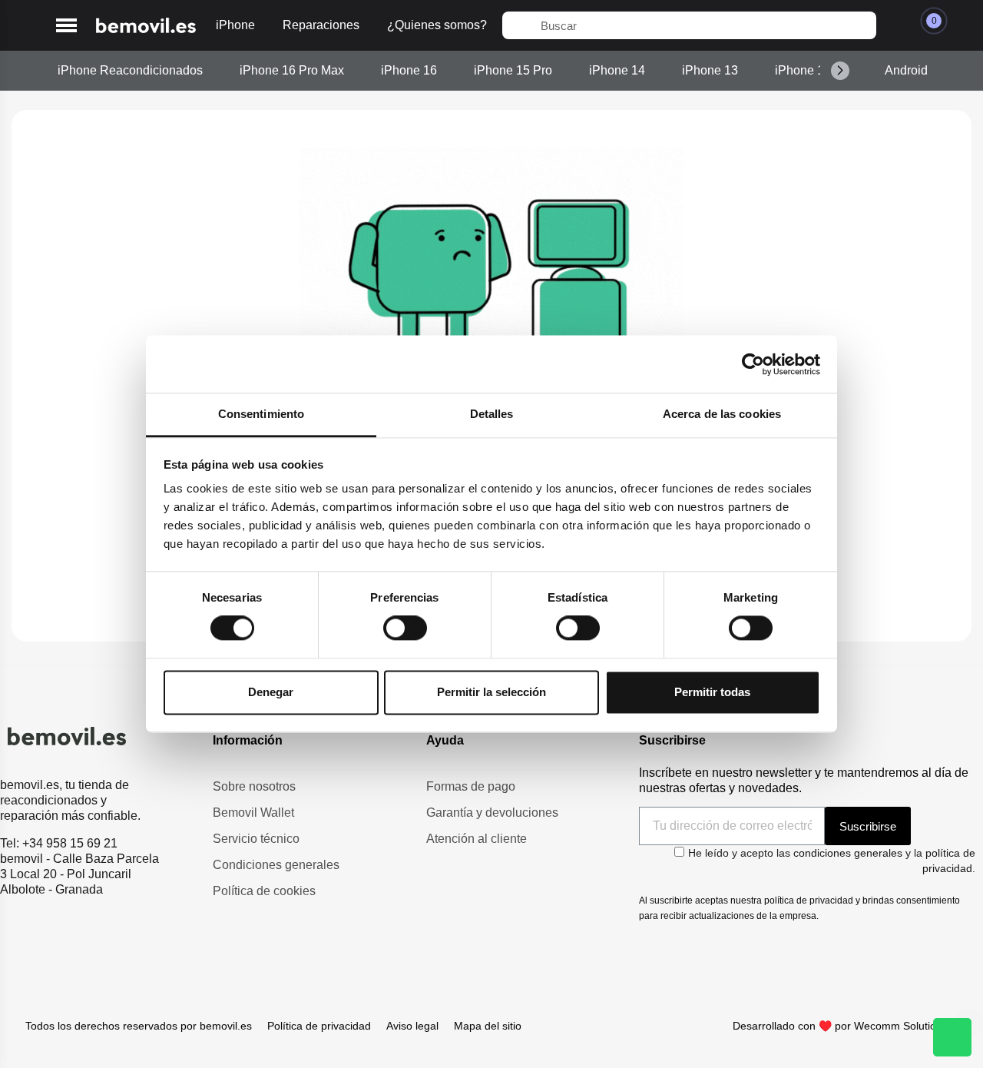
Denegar (270, 691)
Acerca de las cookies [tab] (722, 413)
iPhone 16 (409, 70)
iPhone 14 (617, 70)
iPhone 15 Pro (513, 70)
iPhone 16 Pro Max (292, 70)
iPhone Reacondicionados (130, 70)
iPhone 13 (710, 70)
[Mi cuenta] (896, 25)
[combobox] (689, 25)
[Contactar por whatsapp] (952, 1037)
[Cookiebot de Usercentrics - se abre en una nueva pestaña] (753, 364)
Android (906, 70)
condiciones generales (847, 853)
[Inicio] (146, 26)
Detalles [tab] (492, 413)
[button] (66, 25)
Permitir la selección (491, 691)
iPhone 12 (803, 70)
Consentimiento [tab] (261, 413)
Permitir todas (712, 691)
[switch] (405, 628)
